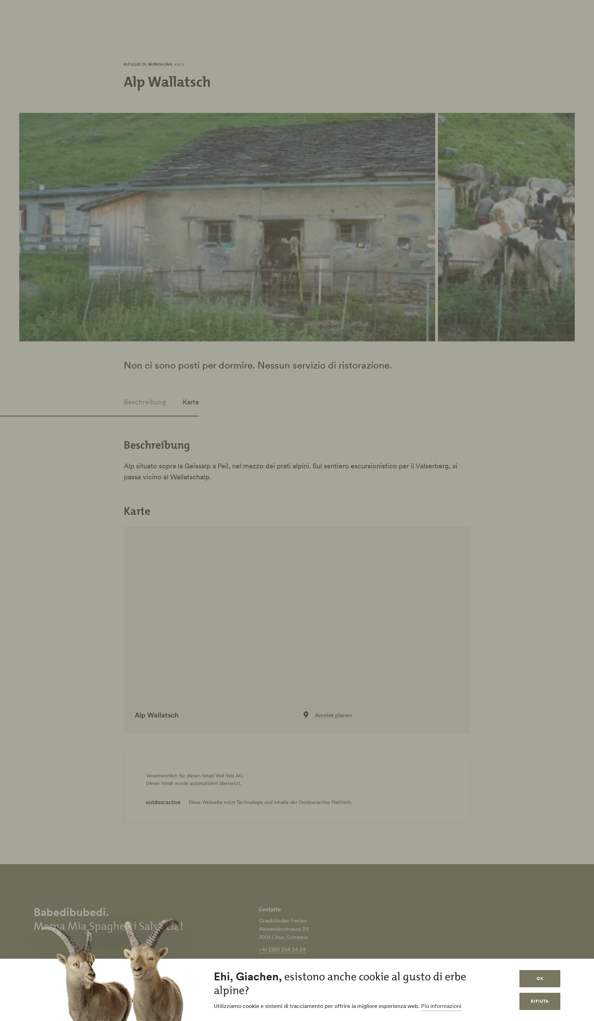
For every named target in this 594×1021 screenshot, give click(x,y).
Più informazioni (441, 1005)
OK (540, 978)
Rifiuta (540, 1001)
